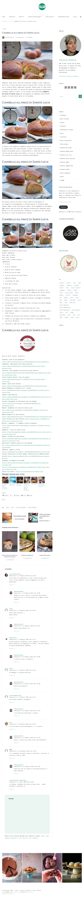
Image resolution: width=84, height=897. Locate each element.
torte (74, 315)
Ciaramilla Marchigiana (44, 555)
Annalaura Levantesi (18, 591)
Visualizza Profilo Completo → (69, 76)
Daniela (11, 608)
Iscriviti (63, 207)
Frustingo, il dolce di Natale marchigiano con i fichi (5, 486)
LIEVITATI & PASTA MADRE (34, 16)
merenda (66, 297)
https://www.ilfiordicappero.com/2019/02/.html (24, 386)
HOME (3, 16)
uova (79, 315)
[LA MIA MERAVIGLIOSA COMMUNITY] (70, 223)
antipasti (62, 282)
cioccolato (69, 285)
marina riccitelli (13, 637)
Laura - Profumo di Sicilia (15, 574)
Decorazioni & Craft (66, 129)
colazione (76, 285)
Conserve (63, 126)
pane (61, 300)
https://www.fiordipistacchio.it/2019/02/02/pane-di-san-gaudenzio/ (25, 362)
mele (61, 297)
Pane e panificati (66, 140)
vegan (61, 317)
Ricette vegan (64, 162)
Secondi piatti (65, 169)
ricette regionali (32, 507)
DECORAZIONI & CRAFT (63, 16)
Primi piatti (64, 144)
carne (79, 282)
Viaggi (62, 180)
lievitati (68, 295)
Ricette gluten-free (66, 151)
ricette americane (64, 305)
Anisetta (32, 153)
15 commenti (29, 37)
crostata (62, 287)
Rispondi (11, 584)
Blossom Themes (16, 892)
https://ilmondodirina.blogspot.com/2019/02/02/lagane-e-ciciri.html (26, 452)
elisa (10, 722)
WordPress (30, 892)
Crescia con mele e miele (12, 485)
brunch (62, 122)
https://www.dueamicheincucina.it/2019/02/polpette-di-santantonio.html (27, 416)
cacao (74, 282)
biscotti (69, 282)
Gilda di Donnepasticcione (15, 695)
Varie (62, 176)
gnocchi (61, 295)
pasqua (65, 300)
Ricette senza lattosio (67, 158)
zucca (77, 317)
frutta (61, 292)
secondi (72, 312)
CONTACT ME (12, 16)
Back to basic (64, 119)
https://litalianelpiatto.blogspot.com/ (29, 471)
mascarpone (75, 295)
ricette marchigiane (21, 507)
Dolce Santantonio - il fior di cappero (17, 780)
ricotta (61, 312)
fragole (75, 290)
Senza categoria (65, 173)
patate (79, 300)
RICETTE (21, 16)
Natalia (11, 668)
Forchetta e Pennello (67, 60)
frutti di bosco (69, 292)
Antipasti (63, 115)
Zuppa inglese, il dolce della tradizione (41, 485)
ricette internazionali (65, 307)
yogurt (72, 317)
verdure (66, 317)
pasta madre (72, 300)
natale (77, 297)
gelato (76, 292)
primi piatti (73, 302)
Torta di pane (34, 484)
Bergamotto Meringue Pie (27, 555)
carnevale (62, 285)
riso (67, 312)
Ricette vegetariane (66, 165)
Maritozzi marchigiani (19, 485)
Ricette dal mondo (66, 147)
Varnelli (48, 153)
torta (69, 315)
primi (66, 302)
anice (7, 507)
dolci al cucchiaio (75, 287)
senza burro (62, 315)
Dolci (4, 28)
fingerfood (62, 290)
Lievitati (75, 16)
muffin (71, 297)
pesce (61, 302)
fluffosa (69, 290)
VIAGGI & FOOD (49, 16)
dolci (12, 507)
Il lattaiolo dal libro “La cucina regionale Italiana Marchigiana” (27, 487)
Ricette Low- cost (66, 155)
